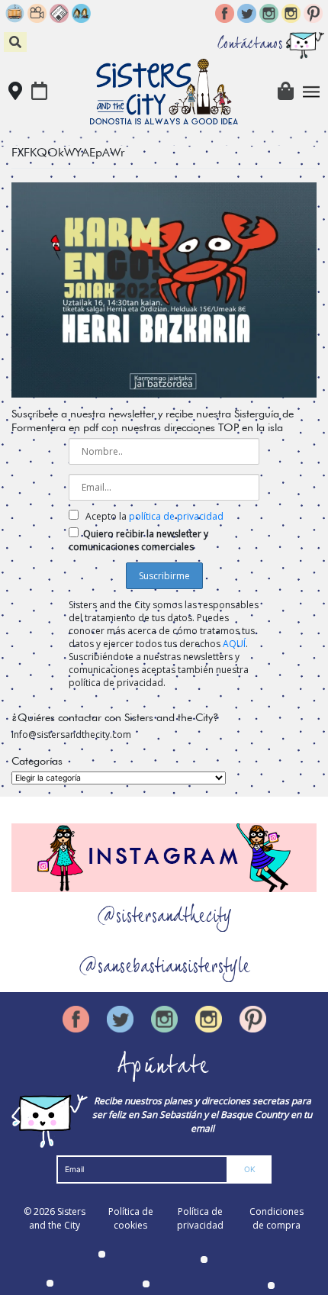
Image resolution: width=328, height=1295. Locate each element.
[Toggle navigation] (311, 92)
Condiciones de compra (276, 1218)
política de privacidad (176, 516)
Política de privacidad (200, 1218)
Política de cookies (130, 1218)
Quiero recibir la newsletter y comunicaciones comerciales (138, 540)
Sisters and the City (57, 1218)
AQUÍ (234, 643)
